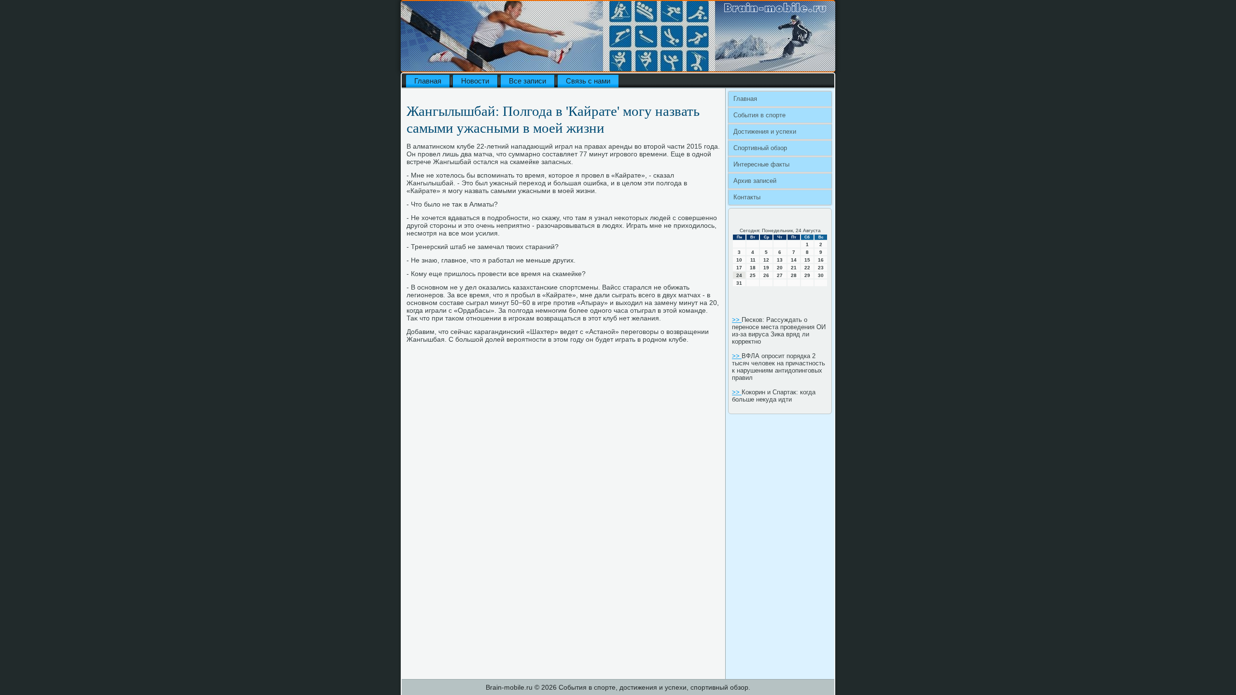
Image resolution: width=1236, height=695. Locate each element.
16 (821, 260)
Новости (475, 81)
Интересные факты (761, 164)
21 (794, 267)
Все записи (527, 81)
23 (821, 267)
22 (807, 267)
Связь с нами (588, 81)
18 (753, 267)
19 (766, 267)
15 (807, 260)
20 (780, 267)
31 (739, 283)
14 (794, 260)
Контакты (746, 197)
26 (766, 275)
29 (807, 275)
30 (821, 275)
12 (766, 260)
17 (739, 267)
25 (753, 275)
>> (737, 319)
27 (780, 275)
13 (780, 260)
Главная (427, 81)
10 (739, 260)
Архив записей (754, 180)
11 (753, 260)
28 (794, 275)
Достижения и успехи (764, 131)
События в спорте (759, 115)
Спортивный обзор (760, 148)
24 (739, 275)
